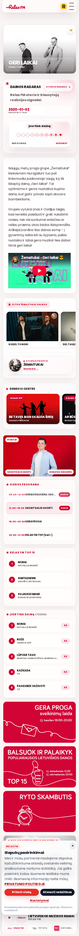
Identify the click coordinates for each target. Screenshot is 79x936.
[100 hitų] (39, 928)
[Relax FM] (15, 928)
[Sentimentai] (63, 928)
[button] (39, 135)
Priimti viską (21, 892)
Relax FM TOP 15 (22, 552)
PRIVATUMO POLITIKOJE (24, 884)
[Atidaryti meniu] (71, 6)
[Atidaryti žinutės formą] (39, 722)
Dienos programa (24, 484)
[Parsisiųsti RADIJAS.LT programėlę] (63, 6)
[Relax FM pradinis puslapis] (15, 6)
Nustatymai (39, 900)
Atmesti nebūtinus (57, 892)
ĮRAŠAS (64, 494)
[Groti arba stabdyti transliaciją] (9, 918)
